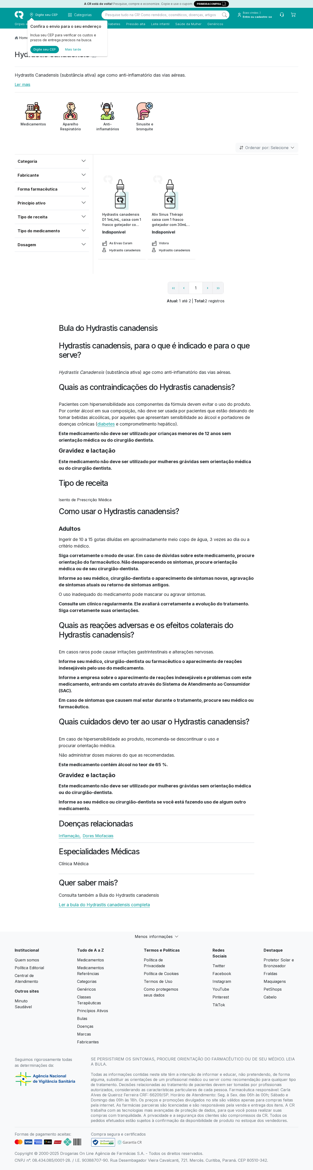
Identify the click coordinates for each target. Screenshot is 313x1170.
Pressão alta (135, 24)
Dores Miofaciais (98, 835)
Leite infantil (160, 24)
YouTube (220, 989)
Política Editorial (29, 967)
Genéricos (215, 24)
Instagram (221, 981)
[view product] (121, 193)
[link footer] (103, 1142)
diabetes (106, 424)
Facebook (221, 973)
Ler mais (22, 84)
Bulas (82, 1018)
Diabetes (113, 24)
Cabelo (270, 997)
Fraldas (270, 973)
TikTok (218, 1004)
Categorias (87, 981)
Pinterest (220, 997)
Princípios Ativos (92, 1010)
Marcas (84, 1034)
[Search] (224, 15)
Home (24, 38)
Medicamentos (90, 959)
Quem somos (27, 959)
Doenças (85, 1026)
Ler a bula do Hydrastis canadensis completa (104, 904)
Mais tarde (73, 49)
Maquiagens (275, 981)
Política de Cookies (161, 973)
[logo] (19, 14)
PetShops (273, 989)
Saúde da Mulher (188, 24)
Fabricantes (88, 1041)
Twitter (218, 965)
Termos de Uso (158, 981)
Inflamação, (70, 835)
